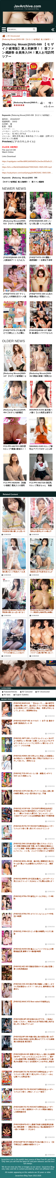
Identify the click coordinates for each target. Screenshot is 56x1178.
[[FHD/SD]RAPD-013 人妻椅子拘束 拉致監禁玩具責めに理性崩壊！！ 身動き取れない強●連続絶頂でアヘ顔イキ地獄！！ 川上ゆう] (6, 1130)
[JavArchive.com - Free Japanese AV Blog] (28, 11)
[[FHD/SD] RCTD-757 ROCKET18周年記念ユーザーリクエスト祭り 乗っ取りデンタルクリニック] (6, 832)
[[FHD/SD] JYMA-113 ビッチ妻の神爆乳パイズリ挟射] (6, 937)
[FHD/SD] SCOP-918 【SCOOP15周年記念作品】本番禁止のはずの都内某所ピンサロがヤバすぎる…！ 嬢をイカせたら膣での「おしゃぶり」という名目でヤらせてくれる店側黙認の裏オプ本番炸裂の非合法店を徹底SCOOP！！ (34, 813)
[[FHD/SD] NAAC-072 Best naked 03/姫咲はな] (6, 1007)
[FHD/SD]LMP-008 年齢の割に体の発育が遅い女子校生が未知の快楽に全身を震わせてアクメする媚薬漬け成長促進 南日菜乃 (34, 1039)
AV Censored (27, 692)
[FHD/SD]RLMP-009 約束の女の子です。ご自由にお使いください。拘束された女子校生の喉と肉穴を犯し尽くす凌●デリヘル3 (34, 1021)
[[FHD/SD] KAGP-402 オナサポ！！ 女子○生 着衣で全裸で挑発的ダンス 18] (6, 727)
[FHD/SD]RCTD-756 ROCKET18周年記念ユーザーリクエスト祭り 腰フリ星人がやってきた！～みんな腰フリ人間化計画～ (33, 1074)
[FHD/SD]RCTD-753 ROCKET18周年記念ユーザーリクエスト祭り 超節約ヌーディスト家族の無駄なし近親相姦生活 (33, 1109)
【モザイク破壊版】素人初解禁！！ (16, 182)
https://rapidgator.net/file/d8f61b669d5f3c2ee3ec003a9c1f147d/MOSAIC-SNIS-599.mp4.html (28, 161)
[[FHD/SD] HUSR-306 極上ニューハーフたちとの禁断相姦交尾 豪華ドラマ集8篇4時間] (6, 955)
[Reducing (16, 178)
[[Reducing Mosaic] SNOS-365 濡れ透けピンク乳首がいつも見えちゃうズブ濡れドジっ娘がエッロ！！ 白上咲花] (14, 553)
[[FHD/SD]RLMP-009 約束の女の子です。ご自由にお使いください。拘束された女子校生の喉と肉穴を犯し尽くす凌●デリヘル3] (6, 1025)
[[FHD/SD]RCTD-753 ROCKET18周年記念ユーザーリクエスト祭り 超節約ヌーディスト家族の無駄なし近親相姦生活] (6, 1113)
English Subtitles (22, 695)
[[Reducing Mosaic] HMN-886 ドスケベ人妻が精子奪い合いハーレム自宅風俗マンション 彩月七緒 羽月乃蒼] (42, 634)
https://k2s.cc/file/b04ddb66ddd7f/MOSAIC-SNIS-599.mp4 (27, 167)
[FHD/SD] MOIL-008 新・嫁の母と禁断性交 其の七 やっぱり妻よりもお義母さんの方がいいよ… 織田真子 (34, 863)
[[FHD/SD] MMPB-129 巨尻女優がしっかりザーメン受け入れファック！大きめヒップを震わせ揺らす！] (6, 885)
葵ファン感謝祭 (38, 182)
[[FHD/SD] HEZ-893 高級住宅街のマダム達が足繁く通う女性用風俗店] (6, 972)
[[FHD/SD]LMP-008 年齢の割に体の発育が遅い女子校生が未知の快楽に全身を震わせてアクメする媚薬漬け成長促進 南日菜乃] (6, 1043)
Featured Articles (10, 692)
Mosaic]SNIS (27, 178)
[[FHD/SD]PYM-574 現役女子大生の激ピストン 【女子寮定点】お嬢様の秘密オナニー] (6, 1148)
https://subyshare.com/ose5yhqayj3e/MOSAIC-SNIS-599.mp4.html (28, 173)
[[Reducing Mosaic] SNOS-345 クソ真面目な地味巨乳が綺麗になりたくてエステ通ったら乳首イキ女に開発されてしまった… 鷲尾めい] (42, 594)
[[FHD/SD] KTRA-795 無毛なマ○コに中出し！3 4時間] (6, 902)
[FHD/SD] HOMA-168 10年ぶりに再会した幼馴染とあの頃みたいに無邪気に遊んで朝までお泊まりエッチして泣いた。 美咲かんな (34, 758)
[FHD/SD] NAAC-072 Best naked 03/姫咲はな (32, 1002)
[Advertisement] (28, 673)
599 (35, 178)
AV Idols (7, 695)
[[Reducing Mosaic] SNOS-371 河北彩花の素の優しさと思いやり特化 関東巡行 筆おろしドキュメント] (14, 513)
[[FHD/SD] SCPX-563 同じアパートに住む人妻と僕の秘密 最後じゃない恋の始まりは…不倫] (6, 797)
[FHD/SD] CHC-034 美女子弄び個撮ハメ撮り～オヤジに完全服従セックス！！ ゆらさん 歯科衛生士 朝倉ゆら (34, 986)
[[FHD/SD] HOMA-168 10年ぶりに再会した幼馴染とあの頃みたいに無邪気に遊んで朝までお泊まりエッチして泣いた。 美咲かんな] (6, 762)
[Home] (3, 36)
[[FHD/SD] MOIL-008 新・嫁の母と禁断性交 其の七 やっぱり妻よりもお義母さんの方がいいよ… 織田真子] (6, 867)
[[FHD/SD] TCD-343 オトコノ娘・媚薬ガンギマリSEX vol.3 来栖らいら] (6, 779)
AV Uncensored (43, 692)
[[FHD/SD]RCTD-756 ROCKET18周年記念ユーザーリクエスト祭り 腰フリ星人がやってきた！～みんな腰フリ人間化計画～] (6, 1078)
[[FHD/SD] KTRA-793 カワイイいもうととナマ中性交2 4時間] (6, 920)
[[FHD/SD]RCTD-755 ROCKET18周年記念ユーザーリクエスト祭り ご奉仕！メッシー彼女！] (6, 1095)
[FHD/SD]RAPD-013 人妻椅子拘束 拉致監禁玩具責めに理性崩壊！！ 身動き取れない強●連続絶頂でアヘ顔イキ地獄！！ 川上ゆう (34, 1126)
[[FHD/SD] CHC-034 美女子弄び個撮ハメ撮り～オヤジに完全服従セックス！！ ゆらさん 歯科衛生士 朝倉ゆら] (6, 990)
